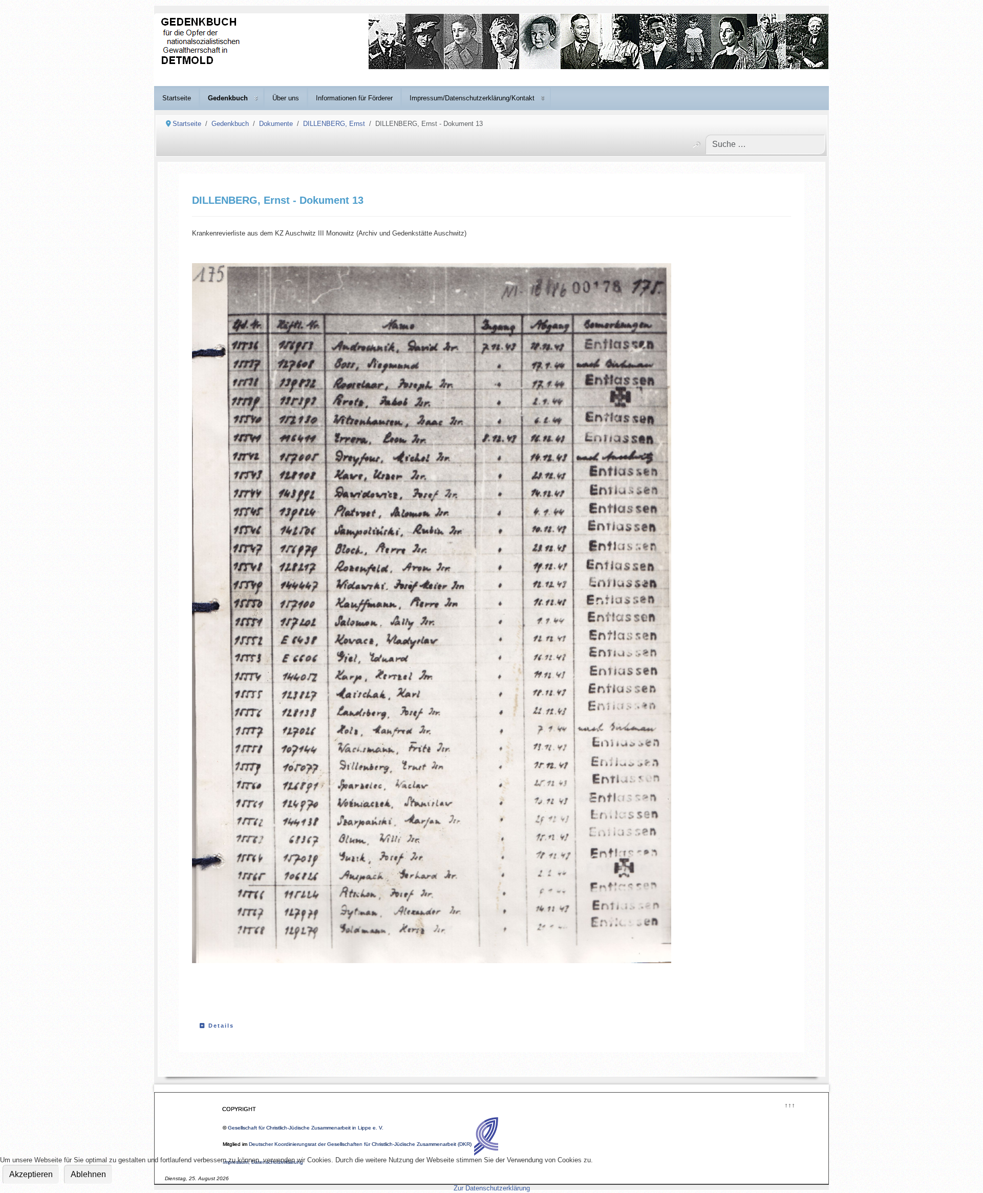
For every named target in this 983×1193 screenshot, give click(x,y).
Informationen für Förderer (354, 98)
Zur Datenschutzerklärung (492, 1188)
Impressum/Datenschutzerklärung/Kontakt (472, 98)
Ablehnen (88, 1174)
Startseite (176, 98)
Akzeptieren (31, 1174)
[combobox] (765, 144)
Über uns (285, 98)
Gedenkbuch (228, 98)
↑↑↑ (789, 1104)
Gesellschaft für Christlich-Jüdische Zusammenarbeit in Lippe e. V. (305, 1128)
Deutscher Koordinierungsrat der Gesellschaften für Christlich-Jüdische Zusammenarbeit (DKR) (360, 1144)
